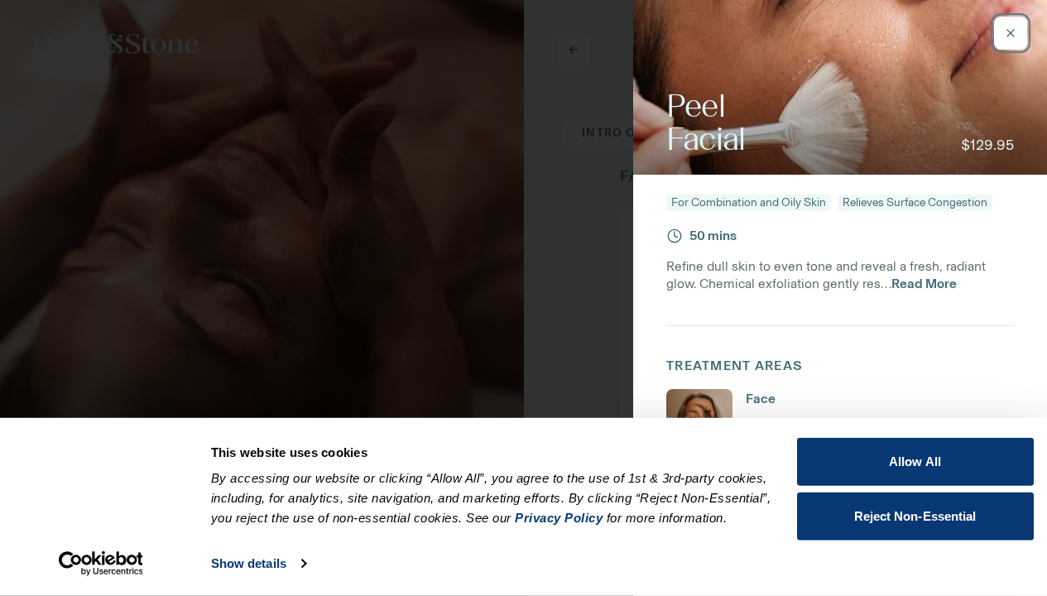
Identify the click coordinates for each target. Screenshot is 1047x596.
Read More (924, 283)
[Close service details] (1010, 33)
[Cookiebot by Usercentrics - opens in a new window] (100, 563)
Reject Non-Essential (915, 515)
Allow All (915, 461)
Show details (248, 563)
